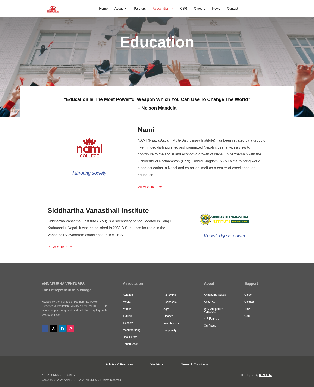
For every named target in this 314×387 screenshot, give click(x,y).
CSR (183, 8)
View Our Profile (154, 187)
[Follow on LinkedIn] (62, 328)
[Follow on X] (53, 328)
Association (161, 8)
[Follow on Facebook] (45, 328)
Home (103, 8)
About (118, 8)
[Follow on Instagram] (70, 328)
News (216, 8)
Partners (140, 8)
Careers (199, 8)
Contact (232, 8)
